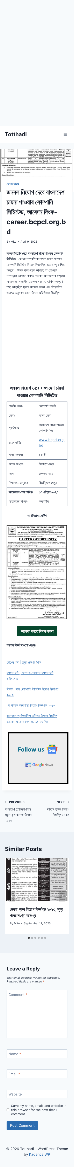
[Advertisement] (37, 89)
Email (14, 1074)
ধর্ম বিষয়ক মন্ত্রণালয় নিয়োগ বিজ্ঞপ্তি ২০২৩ (31, 705)
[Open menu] (65, 134)
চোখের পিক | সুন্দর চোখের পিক (24, 662)
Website (15, 1094)
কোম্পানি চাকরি (13, 184)
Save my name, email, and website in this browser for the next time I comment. (38, 1110)
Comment (17, 995)
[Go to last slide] (11, 896)
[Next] (62, 896)
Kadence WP (39, 1154)
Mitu (13, 241)
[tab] (29, 938)
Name (14, 1054)
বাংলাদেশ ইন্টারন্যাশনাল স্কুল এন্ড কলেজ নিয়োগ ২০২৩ (18, 811)
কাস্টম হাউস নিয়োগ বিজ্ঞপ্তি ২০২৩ (58, 808)
